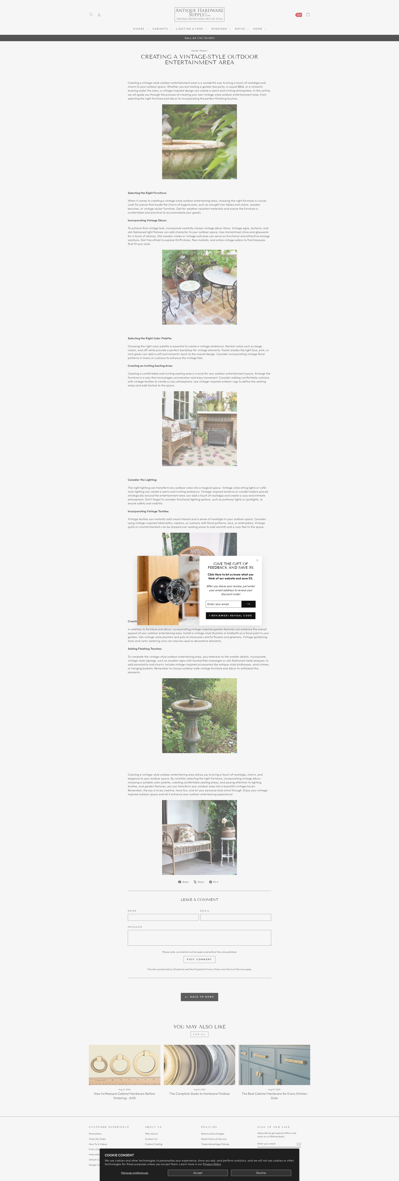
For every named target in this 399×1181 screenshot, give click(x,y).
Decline (261, 1173)
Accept (197, 1173)
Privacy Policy (212, 1164)
